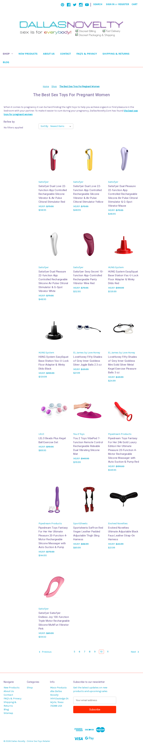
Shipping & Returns (116, 53)
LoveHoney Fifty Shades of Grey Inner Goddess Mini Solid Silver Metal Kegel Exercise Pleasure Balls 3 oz (122, 364)
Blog (6, 62)
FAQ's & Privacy (86, 53)
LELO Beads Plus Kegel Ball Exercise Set (52, 440)
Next (134, 651)
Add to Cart (89, 246)
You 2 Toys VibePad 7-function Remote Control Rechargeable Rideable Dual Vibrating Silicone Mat (88, 446)
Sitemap (8, 713)
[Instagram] (81, 5)
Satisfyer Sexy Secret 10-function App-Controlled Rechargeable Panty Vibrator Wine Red (88, 277)
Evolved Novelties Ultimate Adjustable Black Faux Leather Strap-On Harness (123, 533)
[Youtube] (87, 5)
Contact (65, 53)
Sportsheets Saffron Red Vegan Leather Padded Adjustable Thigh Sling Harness (88, 533)
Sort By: (44, 126)
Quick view (54, 157)
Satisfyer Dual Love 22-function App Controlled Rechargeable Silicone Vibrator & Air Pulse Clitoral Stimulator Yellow (88, 194)
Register (123, 4)
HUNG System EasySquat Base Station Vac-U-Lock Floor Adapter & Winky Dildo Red (123, 277)
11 (107, 651)
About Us (49, 53)
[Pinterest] (62, 5)
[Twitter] (75, 5)
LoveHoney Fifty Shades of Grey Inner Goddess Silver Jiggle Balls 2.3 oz (87, 360)
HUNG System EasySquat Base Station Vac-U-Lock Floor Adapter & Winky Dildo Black (54, 362)
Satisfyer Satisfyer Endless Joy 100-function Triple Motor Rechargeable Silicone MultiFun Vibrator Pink (54, 620)
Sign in (110, 4)
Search (97, 4)
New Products (27, 53)
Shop (6, 53)
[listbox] (61, 126)
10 (101, 651)
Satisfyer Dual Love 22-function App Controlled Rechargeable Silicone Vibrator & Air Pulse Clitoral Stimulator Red (53, 194)
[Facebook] (68, 5)
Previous (46, 651)
